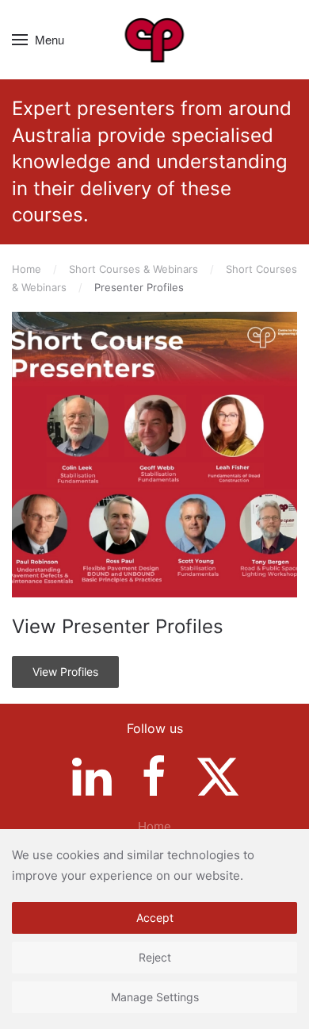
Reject (155, 957)
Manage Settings (155, 997)
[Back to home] (155, 39)
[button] (38, 39)
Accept (155, 917)
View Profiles (65, 671)
